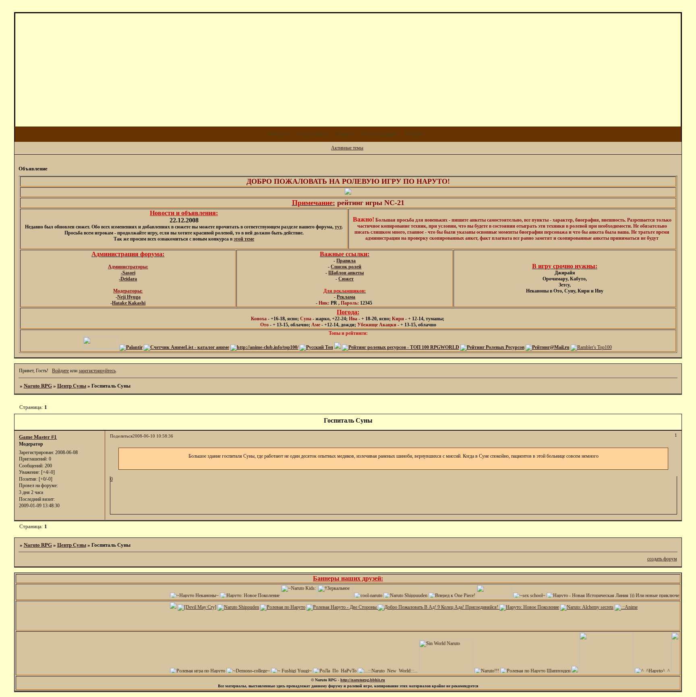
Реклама (346, 297)
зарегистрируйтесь (97, 370)
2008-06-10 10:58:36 (153, 436)
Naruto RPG (38, 386)
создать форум (662, 559)
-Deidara (128, 279)
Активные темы (347, 148)
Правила (346, 260)
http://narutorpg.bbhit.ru (362, 680)
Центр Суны (71, 386)
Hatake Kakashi (128, 303)
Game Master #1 (38, 437)
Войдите (60, 370)
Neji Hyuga (129, 297)
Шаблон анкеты (346, 273)
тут (338, 227)
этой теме (244, 239)
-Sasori (128, 273)
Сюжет (346, 279)
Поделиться (121, 436)
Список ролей (346, 267)
